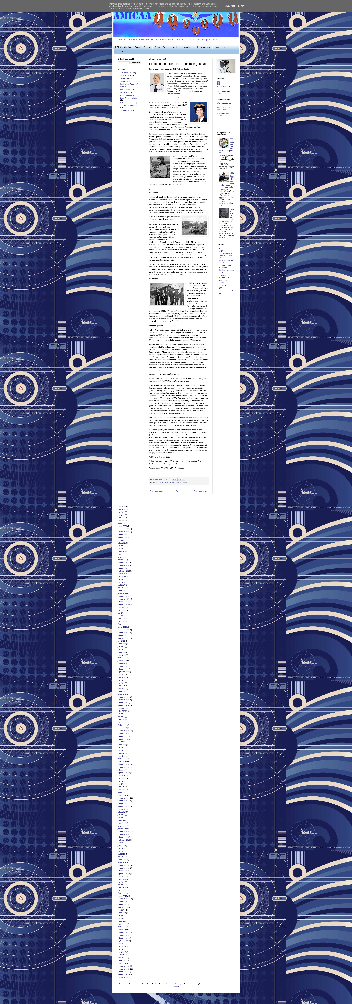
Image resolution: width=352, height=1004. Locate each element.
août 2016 (121, 843)
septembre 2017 (124, 806)
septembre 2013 (124, 941)
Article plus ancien (201, 491)
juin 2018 (121, 781)
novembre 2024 (123, 565)
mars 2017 (122, 823)
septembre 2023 (124, 605)
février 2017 (122, 826)
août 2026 (121, 506)
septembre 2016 (124, 840)
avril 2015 (121, 888)
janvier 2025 (122, 560)
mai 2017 (121, 818)
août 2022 (121, 641)
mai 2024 (121, 582)
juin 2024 (121, 579)
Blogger (176, 986)
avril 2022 (121, 652)
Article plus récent (156, 491)
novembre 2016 (123, 834)
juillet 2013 (122, 947)
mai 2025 (121, 549)
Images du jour (203, 47)
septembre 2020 (124, 705)
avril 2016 (121, 854)
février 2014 (122, 927)
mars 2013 (122, 958)
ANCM (221, 251)
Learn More (230, 6)
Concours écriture (142, 47)
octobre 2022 (122, 635)
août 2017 (121, 809)
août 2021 (121, 675)
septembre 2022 (124, 638)
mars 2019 (122, 756)
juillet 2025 (122, 543)
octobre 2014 (122, 904)
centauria (221, 984)
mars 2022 (122, 655)
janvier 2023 (122, 627)
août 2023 (121, 607)
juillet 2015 (122, 879)
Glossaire (120, 52)
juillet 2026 (122, 509)
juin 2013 (121, 949)
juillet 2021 (122, 677)
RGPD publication (123, 47)
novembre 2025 (123, 532)
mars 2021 (122, 689)
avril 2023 (121, 619)
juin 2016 (121, 848)
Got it (241, 6)
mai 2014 (121, 918)
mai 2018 (121, 784)
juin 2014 (121, 916)
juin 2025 (121, 546)
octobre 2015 (122, 871)
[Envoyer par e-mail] (173, 479)
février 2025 (122, 557)
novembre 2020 (123, 700)
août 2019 (121, 742)
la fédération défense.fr (223, 274)
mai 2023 (121, 616)
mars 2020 (122, 722)
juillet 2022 (122, 644)
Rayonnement (125, 90)
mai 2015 (121, 885)
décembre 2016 (123, 832)
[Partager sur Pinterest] (184, 479)
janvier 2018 (122, 795)
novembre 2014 (123, 902)
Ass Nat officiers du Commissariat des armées (226, 256)
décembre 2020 (123, 697)
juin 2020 (121, 714)
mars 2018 (122, 790)
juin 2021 (121, 680)
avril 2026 (121, 518)
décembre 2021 (123, 663)
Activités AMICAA (126, 73)
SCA (220, 288)
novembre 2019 (123, 734)
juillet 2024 (122, 577)
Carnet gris (124, 78)
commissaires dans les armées (226, 261)
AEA (220, 248)
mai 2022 (121, 649)
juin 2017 (121, 815)
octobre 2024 (122, 568)
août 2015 (121, 876)
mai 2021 (121, 683)
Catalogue (188, 47)
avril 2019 (121, 753)
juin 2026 (121, 512)
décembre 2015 (123, 865)
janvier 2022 (122, 661)
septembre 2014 (124, 907)
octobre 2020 (122, 703)
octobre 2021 (122, 669)
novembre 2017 (123, 801)
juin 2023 (121, 613)
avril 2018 (121, 787)
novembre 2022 (123, 633)
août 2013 (121, 944)
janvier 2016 (122, 862)
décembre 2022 (123, 630)
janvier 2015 (122, 896)
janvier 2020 (122, 728)
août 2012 (121, 977)
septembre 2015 (124, 874)
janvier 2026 (122, 526)
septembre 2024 (124, 571)
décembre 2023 (123, 596)
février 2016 (122, 860)
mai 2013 (121, 952)
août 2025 (121, 540)
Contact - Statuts (162, 47)
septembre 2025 (124, 537)
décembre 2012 (123, 966)
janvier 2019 (122, 762)
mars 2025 (122, 554)
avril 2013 (121, 955)
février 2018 (122, 792)
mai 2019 (121, 750)
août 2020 (121, 708)
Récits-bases (124, 92)
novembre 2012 (123, 969)
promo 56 (222, 285)
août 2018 (121, 776)
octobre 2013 (122, 938)
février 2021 (122, 691)
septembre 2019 (124, 739)
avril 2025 (121, 551)
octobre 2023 (122, 602)
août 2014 (121, 910)
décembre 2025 (123, 529)
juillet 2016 (122, 846)
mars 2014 (122, 924)
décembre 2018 (123, 764)
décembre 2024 (123, 563)
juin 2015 (121, 882)
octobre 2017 (122, 804)
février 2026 (122, 523)
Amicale (176, 47)
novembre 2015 (123, 868)
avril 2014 (121, 921)
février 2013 (122, 961)
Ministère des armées (224, 282)
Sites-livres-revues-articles (178, 482)
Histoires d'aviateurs (226, 270)
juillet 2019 (122, 745)
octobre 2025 (122, 535)
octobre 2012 (122, 972)
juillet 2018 (122, 778)
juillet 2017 (122, 812)
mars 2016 (122, 857)
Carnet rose (124, 81)
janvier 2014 (122, 930)
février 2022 (122, 658)
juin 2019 (121, 748)
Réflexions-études (162, 482)
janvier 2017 (122, 829)
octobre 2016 (122, 837)
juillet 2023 (122, 610)
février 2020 (122, 725)
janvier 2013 (122, 963)
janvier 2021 (122, 694)
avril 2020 (121, 719)
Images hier (220, 47)
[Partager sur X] (178, 479)
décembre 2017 (123, 798)
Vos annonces (125, 110)
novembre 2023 (123, 599)
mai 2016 (121, 851)
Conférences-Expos (127, 84)
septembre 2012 (124, 975)
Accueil (178, 491)
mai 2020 (121, 717)
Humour (123, 87)
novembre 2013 (123, 935)
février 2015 (122, 893)
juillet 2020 (122, 711)
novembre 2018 (123, 767)
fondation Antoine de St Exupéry (226, 266)
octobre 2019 (122, 736)
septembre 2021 (124, 672)
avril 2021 (121, 686)
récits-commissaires (127, 95)
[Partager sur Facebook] (181, 479)
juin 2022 (121, 647)
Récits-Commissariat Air (129, 98)
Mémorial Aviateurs (226, 278)
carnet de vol (124, 76)
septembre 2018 (124, 773)
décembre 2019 (123, 731)
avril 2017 (121, 820)
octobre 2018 (122, 770)
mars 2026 (122, 521)
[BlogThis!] (176, 479)
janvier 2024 (122, 593)
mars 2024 (122, 588)
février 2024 (122, 591)
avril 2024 (121, 585)
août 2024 (121, 574)
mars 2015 (122, 890)
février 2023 (122, 624)
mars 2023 (122, 621)
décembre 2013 (123, 933)
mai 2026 (121, 515)
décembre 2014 (123, 899)
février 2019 (122, 759)
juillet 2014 (122, 913)
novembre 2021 (123, 666)
